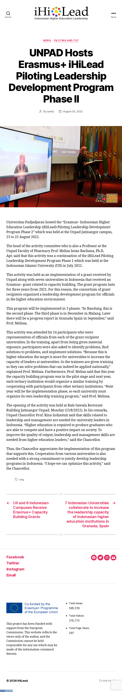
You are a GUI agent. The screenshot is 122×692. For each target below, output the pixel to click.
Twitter (12, 563)
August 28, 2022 (73, 111)
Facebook (15, 557)
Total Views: (76, 603)
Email (11, 575)
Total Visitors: (77, 615)
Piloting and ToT (66, 40)
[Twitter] (100, 557)
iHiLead (22, 680)
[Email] (113, 557)
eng (21, 479)
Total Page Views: (79, 628)
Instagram (15, 569)
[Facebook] (94, 557)
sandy (50, 111)
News (47, 40)
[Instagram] (107, 557)
